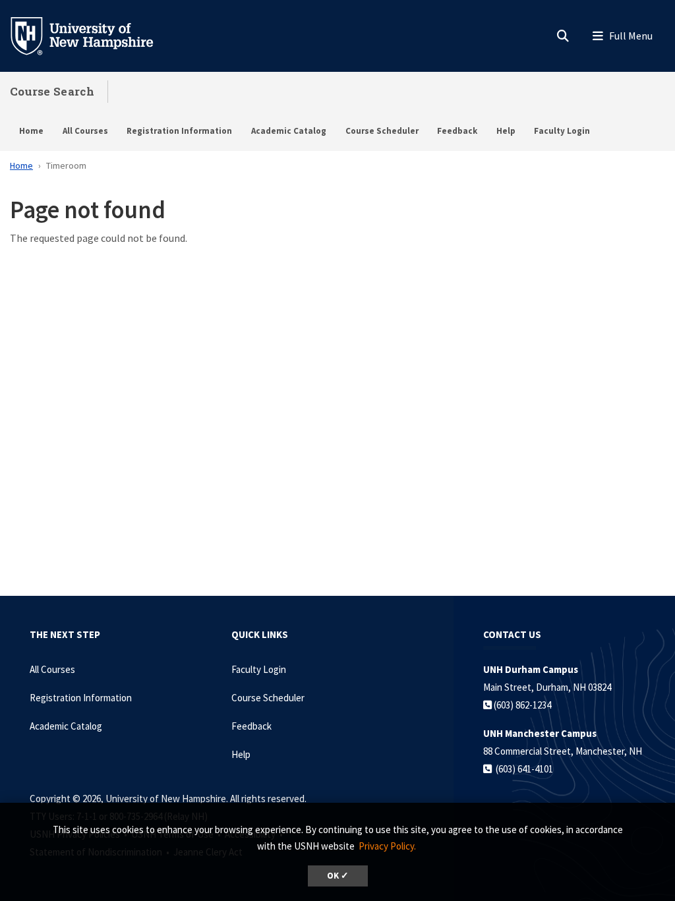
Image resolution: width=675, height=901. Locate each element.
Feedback (457, 130)
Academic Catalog (288, 130)
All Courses (85, 130)
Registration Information (179, 130)
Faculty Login (562, 130)
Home (31, 130)
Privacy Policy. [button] (387, 846)
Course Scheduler (382, 130)
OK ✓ (338, 875)
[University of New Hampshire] (92, 35)
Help (505, 130)
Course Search (52, 91)
